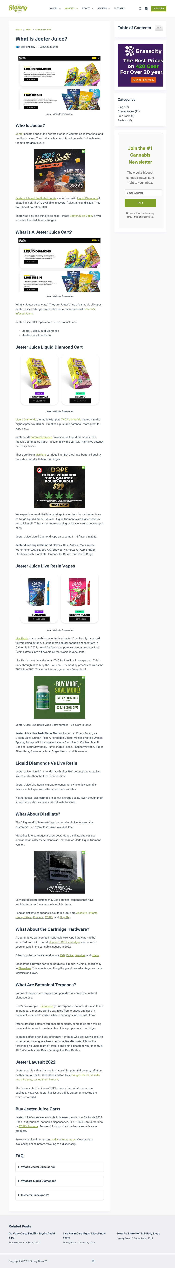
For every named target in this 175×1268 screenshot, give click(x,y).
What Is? (70, 8)
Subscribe (158, 8)
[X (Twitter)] (146, 8)
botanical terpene (41, 437)
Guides (54, 8)
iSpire (69, 955)
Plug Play (65, 917)
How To (86, 8)
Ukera (95, 955)
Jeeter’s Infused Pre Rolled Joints (36, 198)
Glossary (119, 8)
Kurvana (38, 917)
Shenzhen (24, 968)
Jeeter (19, 133)
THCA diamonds (71, 419)
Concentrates (126, 111)
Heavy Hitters (24, 917)
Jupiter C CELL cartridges (64, 942)
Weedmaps (68, 1139)
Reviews (102, 8)
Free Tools (124, 116)
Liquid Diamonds (87, 198)
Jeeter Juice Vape (81, 215)
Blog (120, 107)
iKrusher (80, 955)
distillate (41, 454)
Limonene (47, 1006)
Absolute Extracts (86, 913)
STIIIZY (49, 917)
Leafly (54, 1139)
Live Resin (22, 638)
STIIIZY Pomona (28, 1126)
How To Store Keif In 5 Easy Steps (138, 1233)
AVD (62, 955)
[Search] (140, 8)
